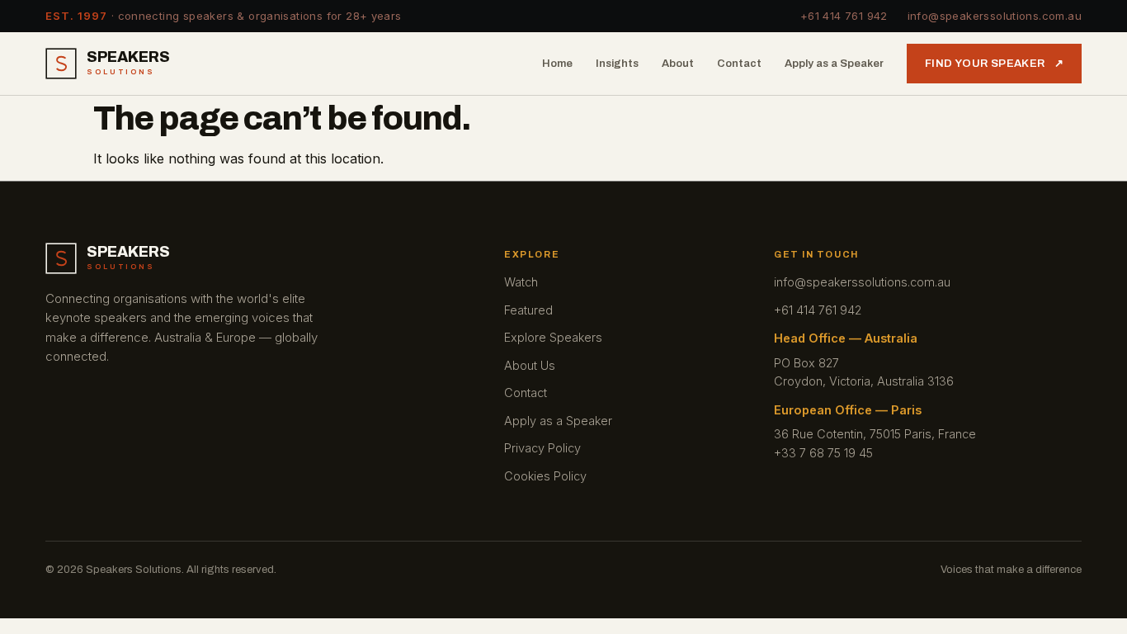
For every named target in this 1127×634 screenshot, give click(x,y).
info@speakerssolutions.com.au (995, 15)
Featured (528, 310)
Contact (739, 63)
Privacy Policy (542, 448)
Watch (521, 282)
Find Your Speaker (994, 63)
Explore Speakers (553, 337)
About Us (529, 365)
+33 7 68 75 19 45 (823, 453)
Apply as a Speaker (834, 63)
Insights (617, 63)
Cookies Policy (545, 476)
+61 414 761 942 (844, 15)
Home (557, 63)
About (678, 63)
